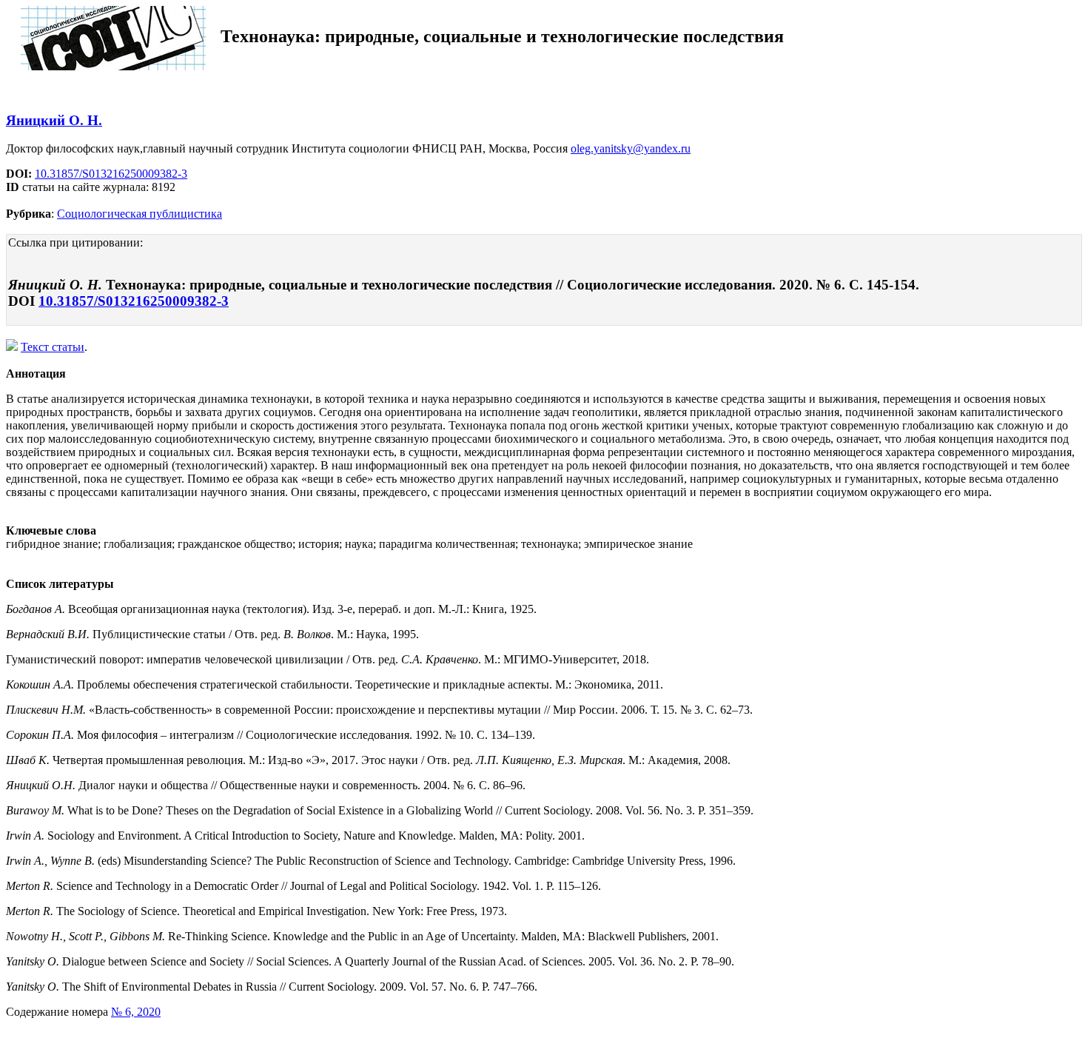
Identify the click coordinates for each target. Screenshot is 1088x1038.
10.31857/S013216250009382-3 (111, 173)
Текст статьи (52, 347)
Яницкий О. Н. (54, 120)
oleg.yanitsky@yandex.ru (631, 148)
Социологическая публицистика (139, 213)
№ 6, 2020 (136, 1011)
